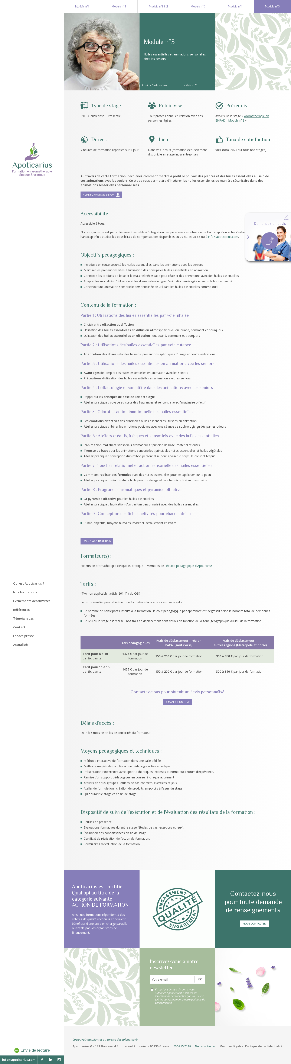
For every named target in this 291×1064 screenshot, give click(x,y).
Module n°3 (198, 6)
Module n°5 (272, 6)
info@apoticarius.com (18, 1060)
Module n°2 (119, 6)
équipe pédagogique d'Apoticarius (189, 566)
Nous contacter (254, 923)
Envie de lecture (35, 1050)
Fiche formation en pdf (98, 194)
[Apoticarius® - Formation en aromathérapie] (32, 159)
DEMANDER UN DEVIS (177, 702)
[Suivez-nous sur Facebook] (42, 1059)
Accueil (145, 85)
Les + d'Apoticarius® (97, 541)
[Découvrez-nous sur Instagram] (59, 1059)
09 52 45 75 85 (182, 1046)
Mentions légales (231, 1046)
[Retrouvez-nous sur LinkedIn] (50, 1059)
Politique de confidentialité (263, 1046)
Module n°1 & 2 (158, 6)
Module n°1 (82, 6)
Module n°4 (235, 6)
